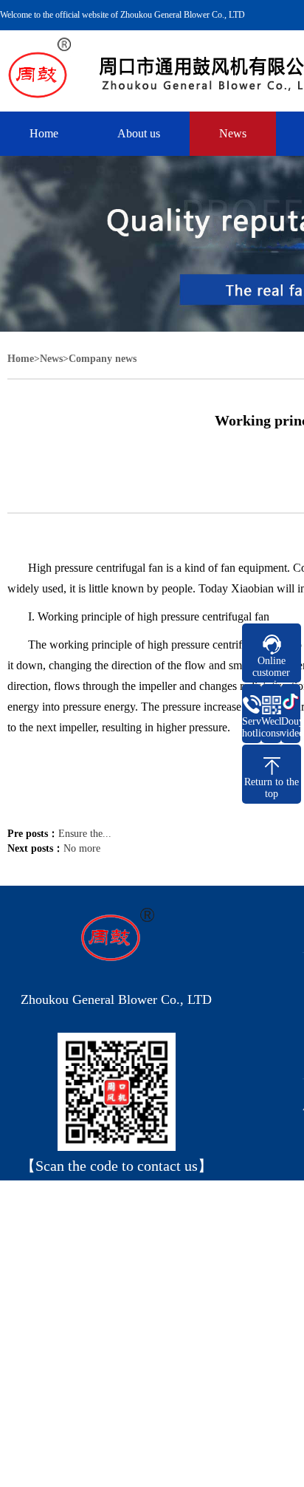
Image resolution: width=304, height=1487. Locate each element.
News (232, 133)
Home (44, 133)
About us (138, 133)
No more (81, 848)
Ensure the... (84, 833)
